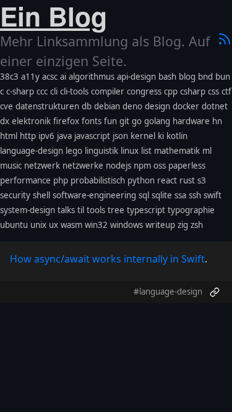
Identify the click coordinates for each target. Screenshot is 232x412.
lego (74, 150)
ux (53, 224)
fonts (91, 121)
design (157, 106)
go (137, 121)
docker (186, 106)
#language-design (168, 291)
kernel (143, 135)
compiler (107, 91)
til (80, 210)
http (28, 135)
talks (66, 210)
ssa (180, 195)
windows (126, 224)
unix (38, 224)
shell (41, 195)
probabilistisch (98, 180)
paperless (186, 165)
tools (96, 210)
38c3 (9, 76)
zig (183, 224)
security (15, 195)
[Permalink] (214, 292)
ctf (226, 91)
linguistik (101, 150)
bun (222, 76)
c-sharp (20, 91)
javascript (92, 135)
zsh (197, 224)
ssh (195, 195)
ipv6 (46, 135)
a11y (30, 76)
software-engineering (94, 195)
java (64, 135)
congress (144, 91)
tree (116, 210)
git (124, 121)
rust (187, 180)
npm (142, 165)
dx (4, 121)
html (8, 135)
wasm (71, 224)
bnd (205, 76)
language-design (31, 150)
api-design (136, 76)
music (11, 165)
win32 (96, 224)
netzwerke (82, 165)
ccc (42, 91)
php (60, 180)
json (120, 135)
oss (159, 165)
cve (6, 106)
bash (167, 76)
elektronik (31, 121)
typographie (191, 210)
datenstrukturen (47, 106)
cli (54, 91)
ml (207, 150)
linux (130, 150)
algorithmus (91, 76)
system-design (27, 210)
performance (25, 180)
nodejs (118, 165)
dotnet (215, 106)
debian (107, 106)
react (167, 180)
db (87, 106)
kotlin (176, 135)
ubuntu (14, 224)
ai (63, 76)
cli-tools (74, 91)
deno (132, 106)
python (141, 180)
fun (110, 121)
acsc (50, 76)
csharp (192, 91)
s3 (201, 180)
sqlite (162, 195)
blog (187, 76)
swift (212, 195)
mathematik (177, 150)
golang (157, 121)
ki (161, 135)
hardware (191, 121)
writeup (160, 224)
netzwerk (42, 165)
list (146, 150)
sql (144, 195)
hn (217, 121)
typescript (146, 210)
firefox (66, 121)
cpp (171, 91)
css (213, 91)
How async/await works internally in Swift (107, 259)
